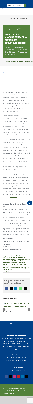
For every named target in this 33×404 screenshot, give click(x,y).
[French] (16, 2)
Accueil (4, 18)
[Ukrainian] (19, 2)
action (10, 257)
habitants (5, 264)
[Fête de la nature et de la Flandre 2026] (17, 303)
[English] (14, 2)
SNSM (22, 266)
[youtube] (18, 376)
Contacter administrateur (9, 393)
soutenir (11, 268)
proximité (5, 266)
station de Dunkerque (20, 268)
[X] (11, 288)
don (18, 261)
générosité (22, 262)
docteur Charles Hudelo (10, 261)
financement (14, 262)
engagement (6, 262)
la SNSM (11, 264)
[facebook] (6, 376)
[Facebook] (6, 288)
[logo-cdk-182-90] (9, 8)
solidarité (5, 268)
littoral (16, 264)
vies (29, 268)
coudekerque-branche (23, 259)
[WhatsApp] (21, 288)
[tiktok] (26, 376)
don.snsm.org (14, 197)
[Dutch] (12, 2)
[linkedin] (22, 376)
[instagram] (14, 376)
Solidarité (20, 29)
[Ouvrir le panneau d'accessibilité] (29, 202)
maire (21, 264)
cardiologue (12, 259)
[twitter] (10, 376)
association (21, 257)
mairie (25, 264)
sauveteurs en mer (14, 266)
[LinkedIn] (16, 288)
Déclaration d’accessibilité (18, 391)
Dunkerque (23, 261)
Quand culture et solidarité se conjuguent (19, 61)
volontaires (9, 269)
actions (15, 257)
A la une (15, 29)
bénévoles (6, 259)
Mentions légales (17, 388)
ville (4, 269)
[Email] (26, 288)
